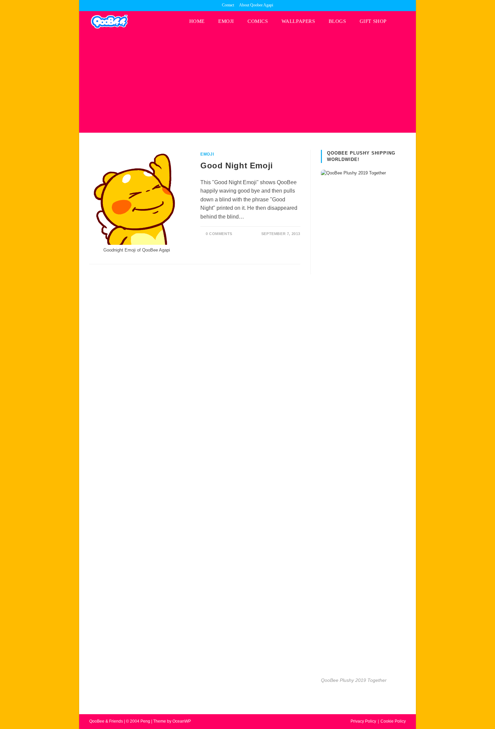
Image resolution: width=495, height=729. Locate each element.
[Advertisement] (247, 82)
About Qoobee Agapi (256, 5)
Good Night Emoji (236, 165)
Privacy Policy (363, 721)
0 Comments (219, 234)
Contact (228, 5)
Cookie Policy (393, 721)
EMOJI (207, 154)
